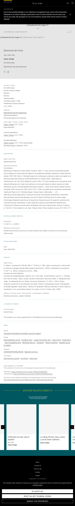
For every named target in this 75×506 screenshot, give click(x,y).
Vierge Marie (66, 340)
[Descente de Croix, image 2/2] (33, 41)
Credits (37, 475)
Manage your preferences (37, 501)
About (37, 462)
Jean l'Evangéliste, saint (13, 343)
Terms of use (37, 469)
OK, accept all (37, 491)
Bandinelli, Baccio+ (28, 343)
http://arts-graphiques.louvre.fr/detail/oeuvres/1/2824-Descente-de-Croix (28, 380)
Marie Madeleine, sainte (12, 340)
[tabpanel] (37, 427)
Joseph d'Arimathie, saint (42, 340)
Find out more (37, 485)
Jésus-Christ (56, 340)
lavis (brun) (24, 358)
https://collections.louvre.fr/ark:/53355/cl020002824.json (33, 374)
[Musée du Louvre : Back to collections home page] (37, 3)
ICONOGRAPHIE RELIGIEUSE (13, 352)
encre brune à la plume (11, 358)
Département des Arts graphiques (15, 113)
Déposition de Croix (31, 352)
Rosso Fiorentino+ (51, 343)
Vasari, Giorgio (9, 59)
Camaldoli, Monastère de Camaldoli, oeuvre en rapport (22, 333)
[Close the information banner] (70, 14)
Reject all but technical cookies (37, 496)
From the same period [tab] (38, 398)
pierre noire (33, 358)
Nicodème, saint (26, 340)
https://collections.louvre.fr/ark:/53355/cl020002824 (29, 372)
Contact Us (37, 465)
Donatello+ (40, 343)
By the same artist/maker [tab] (38, 397)
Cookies (37, 472)
